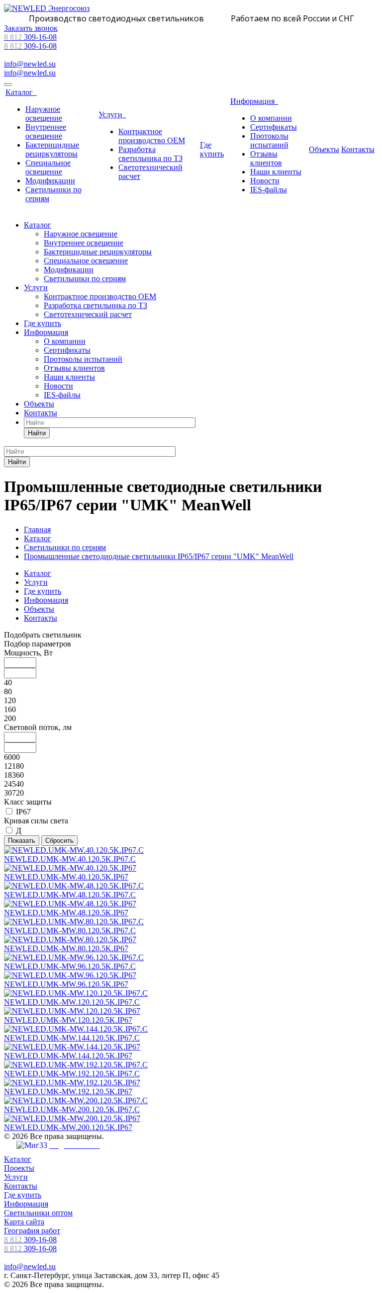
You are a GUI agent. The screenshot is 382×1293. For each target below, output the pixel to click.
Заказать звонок (31, 28)
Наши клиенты (275, 171)
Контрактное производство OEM (151, 136)
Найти (37, 433)
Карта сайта (24, 1221)
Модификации (50, 180)
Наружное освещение (43, 113)
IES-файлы (268, 189)
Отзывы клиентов (266, 158)
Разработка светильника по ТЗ (150, 153)
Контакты (358, 149)
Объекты (324, 149)
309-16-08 (30, 37)
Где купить (212, 149)
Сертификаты (273, 127)
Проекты (19, 1168)
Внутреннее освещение (45, 131)
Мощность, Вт (28, 652)
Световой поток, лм (38, 727)
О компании (271, 118)
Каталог (21, 92)
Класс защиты (28, 802)
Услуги (112, 114)
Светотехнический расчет (88, 314)
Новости (265, 180)
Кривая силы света (36, 820)
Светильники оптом (38, 1213)
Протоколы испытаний (269, 140)
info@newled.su (30, 64)
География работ (32, 1230)
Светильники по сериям (85, 278)
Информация (254, 101)
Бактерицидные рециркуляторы (52, 149)
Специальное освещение (48, 167)
